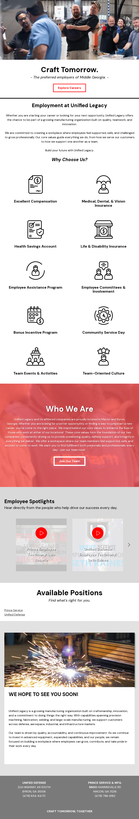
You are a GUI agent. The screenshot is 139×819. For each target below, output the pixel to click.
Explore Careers (69, 88)
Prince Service (13, 610)
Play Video (41, 533)
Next (129, 545)
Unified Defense (14, 614)
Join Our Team (69, 461)
